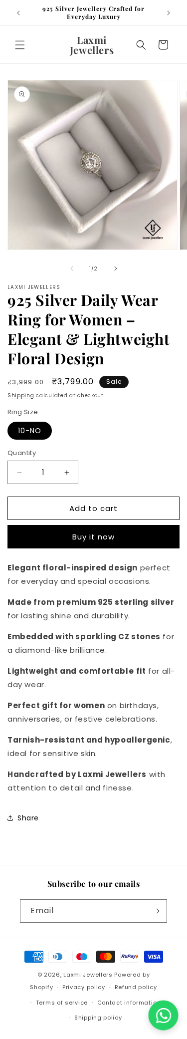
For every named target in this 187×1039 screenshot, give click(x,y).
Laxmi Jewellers (88, 975)
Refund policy (136, 987)
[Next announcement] (169, 13)
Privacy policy (83, 987)
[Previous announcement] (18, 13)
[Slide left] (72, 268)
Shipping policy (98, 1018)
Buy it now (93, 536)
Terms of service (62, 1003)
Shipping (20, 395)
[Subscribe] (156, 911)
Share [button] (28, 818)
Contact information (129, 1003)
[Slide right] (116, 268)
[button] (20, 45)
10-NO (29, 431)
